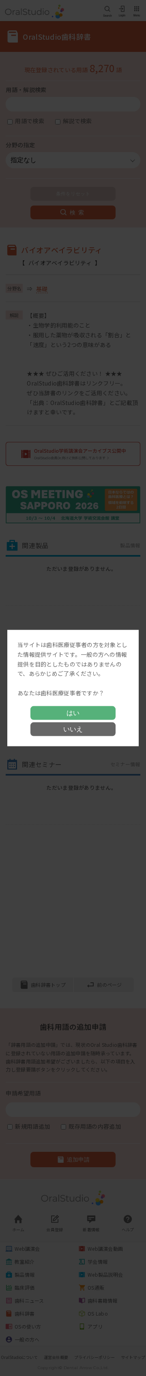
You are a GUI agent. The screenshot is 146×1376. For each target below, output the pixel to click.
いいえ (73, 728)
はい (73, 712)
